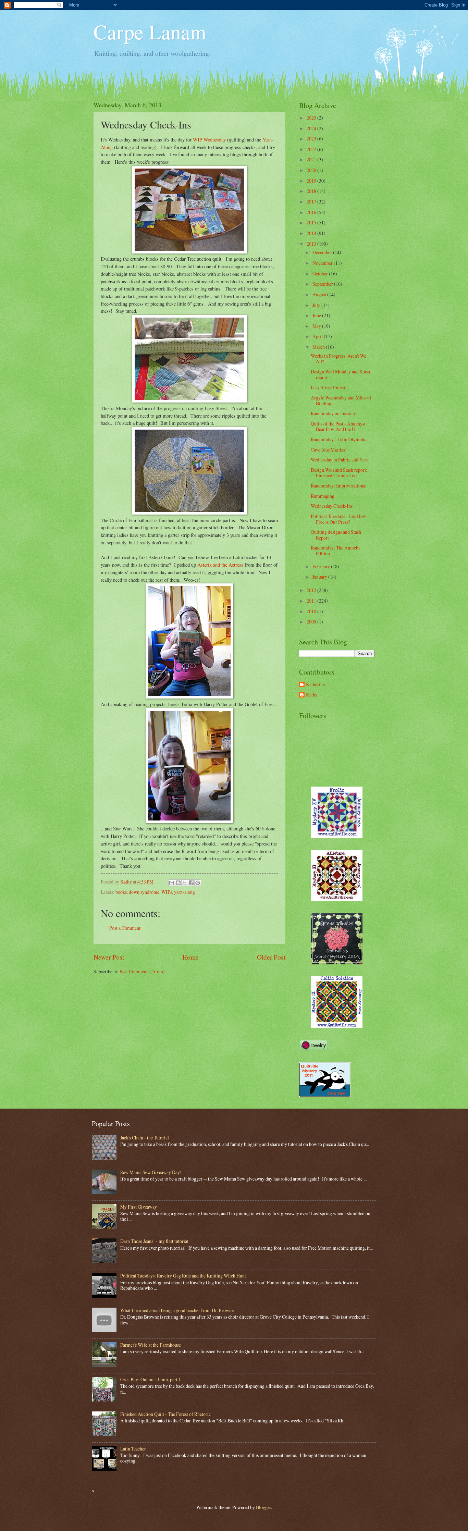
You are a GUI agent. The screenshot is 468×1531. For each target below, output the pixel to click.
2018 (312, 191)
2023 (312, 138)
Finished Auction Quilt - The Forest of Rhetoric (165, 1414)
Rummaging (322, 496)
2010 (312, 611)
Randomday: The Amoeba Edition (335, 550)
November (323, 263)
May (317, 326)
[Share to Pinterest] (197, 882)
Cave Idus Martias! (329, 449)
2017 (312, 201)
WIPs (166, 892)
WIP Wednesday (209, 139)
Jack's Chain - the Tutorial (144, 1137)
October (320, 273)
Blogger (263, 1507)
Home (190, 957)
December (322, 252)
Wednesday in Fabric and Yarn (340, 459)
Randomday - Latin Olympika (339, 439)
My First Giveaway (138, 1206)
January (320, 576)
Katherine (315, 685)
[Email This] (171, 882)
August (319, 294)
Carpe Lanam (150, 31)
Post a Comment (124, 928)
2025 (312, 117)
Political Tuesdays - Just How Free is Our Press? (338, 519)
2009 (312, 621)
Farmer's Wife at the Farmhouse (150, 1345)
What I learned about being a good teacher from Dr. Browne (177, 1310)
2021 (312, 159)
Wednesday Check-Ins (332, 506)
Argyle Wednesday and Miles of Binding (341, 400)
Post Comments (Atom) (142, 971)
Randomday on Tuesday (333, 413)
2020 (312, 170)
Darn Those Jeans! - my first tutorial (154, 1241)
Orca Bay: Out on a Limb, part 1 (150, 1379)
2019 (312, 180)
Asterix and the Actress (220, 564)
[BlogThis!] (178, 882)
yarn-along (184, 892)
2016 (312, 212)
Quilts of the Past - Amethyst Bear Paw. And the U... (338, 426)
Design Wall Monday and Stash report (340, 374)
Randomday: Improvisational (339, 485)
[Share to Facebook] (191, 882)
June (317, 315)
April (318, 336)
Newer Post (109, 957)
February (321, 566)
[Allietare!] (336, 899)
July (316, 305)
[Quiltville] (336, 1026)
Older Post (271, 957)
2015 (312, 222)
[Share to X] (184, 882)
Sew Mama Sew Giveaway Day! (151, 1172)
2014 (312, 233)
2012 (312, 590)
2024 (312, 128)
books (121, 892)
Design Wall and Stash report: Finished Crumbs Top (339, 473)
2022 (312, 149)
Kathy (312, 695)
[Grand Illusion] (336, 962)
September (323, 284)
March (319, 347)
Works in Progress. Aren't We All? (338, 359)
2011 (312, 600)
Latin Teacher (133, 1448)
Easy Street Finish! (329, 387)
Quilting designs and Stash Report (336, 535)
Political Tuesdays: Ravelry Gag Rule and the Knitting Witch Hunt (183, 1275)
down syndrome (144, 892)
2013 (312, 243)
